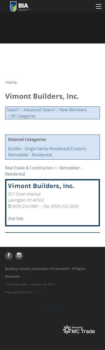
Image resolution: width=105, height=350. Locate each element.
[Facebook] (9, 256)
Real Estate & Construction (29, 168)
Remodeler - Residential (30, 155)
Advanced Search (39, 110)
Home (11, 82)
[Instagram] (19, 256)
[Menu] (98, 6)
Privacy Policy (52, 306)
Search (13, 110)
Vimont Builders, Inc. (41, 186)
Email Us (40, 292)
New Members (72, 110)
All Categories (23, 116)
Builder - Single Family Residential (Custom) (47, 148)
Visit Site (15, 218)
